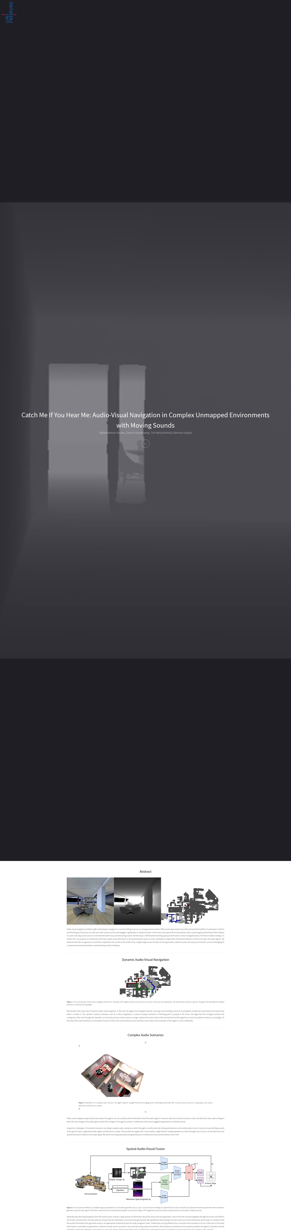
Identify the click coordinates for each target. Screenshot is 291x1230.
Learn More (145, 443)
